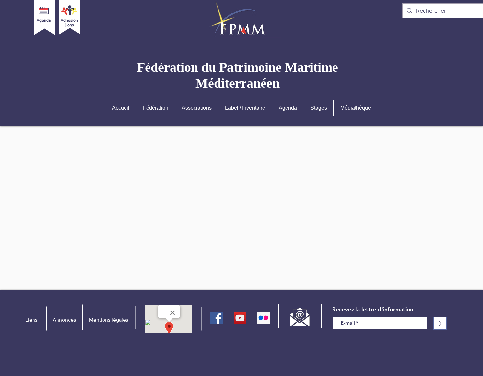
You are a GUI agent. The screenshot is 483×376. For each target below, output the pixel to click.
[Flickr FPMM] (263, 318)
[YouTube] (240, 318)
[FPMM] (216, 318)
